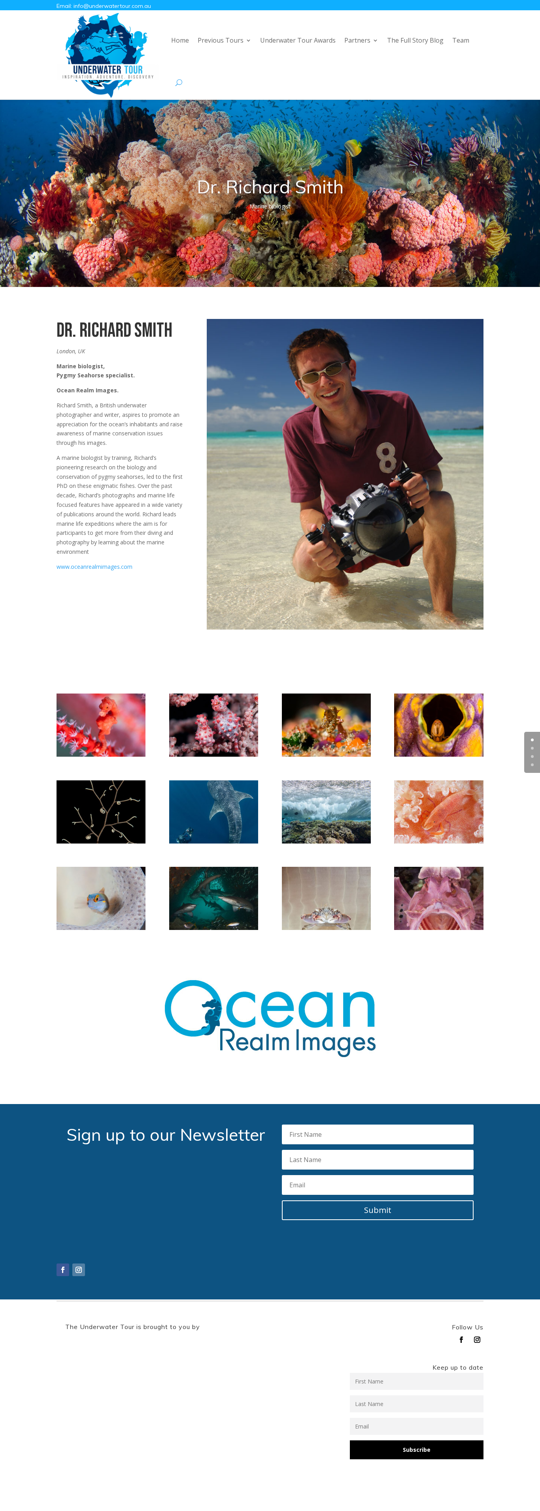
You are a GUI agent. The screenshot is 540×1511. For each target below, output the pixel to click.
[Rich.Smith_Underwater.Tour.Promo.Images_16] (438, 754)
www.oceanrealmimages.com (94, 566)
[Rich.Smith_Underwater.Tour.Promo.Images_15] (213, 928)
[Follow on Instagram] (78, 1270)
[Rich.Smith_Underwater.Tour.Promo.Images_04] (326, 754)
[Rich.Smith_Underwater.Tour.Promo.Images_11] (438, 841)
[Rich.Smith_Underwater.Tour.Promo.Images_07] (213, 841)
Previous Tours (221, 40)
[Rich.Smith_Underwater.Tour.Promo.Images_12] (101, 928)
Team (460, 40)
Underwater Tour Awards (298, 40)
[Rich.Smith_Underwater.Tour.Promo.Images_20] (101, 754)
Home (180, 40)
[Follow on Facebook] (63, 1270)
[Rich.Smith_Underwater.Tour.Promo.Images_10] (326, 841)
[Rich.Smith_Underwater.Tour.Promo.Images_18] (326, 928)
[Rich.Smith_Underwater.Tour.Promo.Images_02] (213, 754)
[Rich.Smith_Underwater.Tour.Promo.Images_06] (101, 841)
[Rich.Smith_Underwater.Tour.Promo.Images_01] (438, 928)
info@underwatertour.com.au (112, 5)
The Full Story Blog (415, 40)
